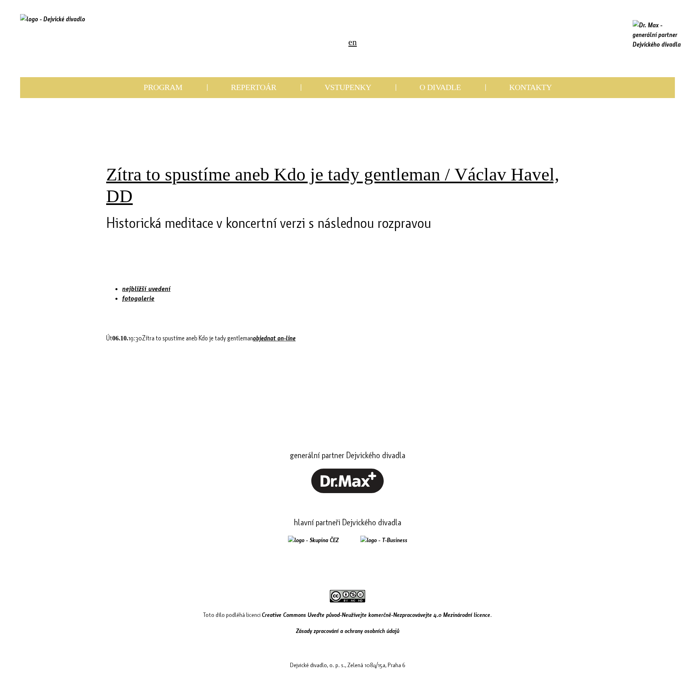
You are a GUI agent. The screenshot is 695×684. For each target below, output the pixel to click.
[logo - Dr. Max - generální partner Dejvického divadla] (657, 34)
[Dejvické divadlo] (52, 30)
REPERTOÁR (253, 87)
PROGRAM (163, 87)
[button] (283, 42)
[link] (298, 42)
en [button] (352, 42)
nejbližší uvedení (146, 288)
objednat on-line (274, 338)
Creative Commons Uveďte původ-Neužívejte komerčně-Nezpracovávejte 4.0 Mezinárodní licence (376, 614)
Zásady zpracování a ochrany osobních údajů (347, 631)
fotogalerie (138, 298)
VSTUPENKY (348, 87)
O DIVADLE (440, 87)
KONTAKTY (530, 87)
